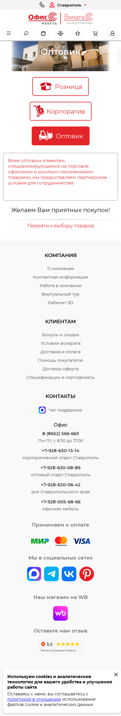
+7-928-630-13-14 (60, 450)
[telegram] (51, 574)
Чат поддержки (65, 410)
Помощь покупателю (60, 360)
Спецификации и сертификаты (60, 377)
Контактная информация (60, 277)
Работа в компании (61, 285)
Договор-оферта (61, 369)
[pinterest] (86, 574)
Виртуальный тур (60, 294)
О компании (60, 268)
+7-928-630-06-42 (60, 484)
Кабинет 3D (60, 302)
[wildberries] (60, 614)
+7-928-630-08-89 (60, 467)
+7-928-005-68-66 (60, 501)
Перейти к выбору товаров (60, 226)
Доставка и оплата (60, 351)
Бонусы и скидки (60, 334)
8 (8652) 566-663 (60, 433)
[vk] (34, 574)
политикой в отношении (34, 699)
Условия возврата (60, 343)
